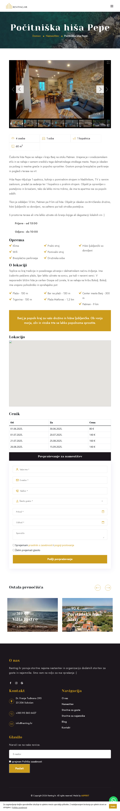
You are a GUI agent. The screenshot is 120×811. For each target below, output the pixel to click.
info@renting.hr (24, 723)
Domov (36, 36)
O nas (65, 698)
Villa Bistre (25, 619)
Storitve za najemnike (73, 716)
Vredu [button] (113, 806)
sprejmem (27, 761)
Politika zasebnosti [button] (19, 807)
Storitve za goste (71, 710)
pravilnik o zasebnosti (41, 545)
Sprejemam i (44, 545)
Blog (64, 721)
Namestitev (52, 36)
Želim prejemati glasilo (27, 550)
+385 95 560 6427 (26, 713)
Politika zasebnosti (32, 761)
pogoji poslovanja (64, 545)
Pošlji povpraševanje (60, 559)
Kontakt (66, 727)
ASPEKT (85, 795)
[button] (98, 588)
